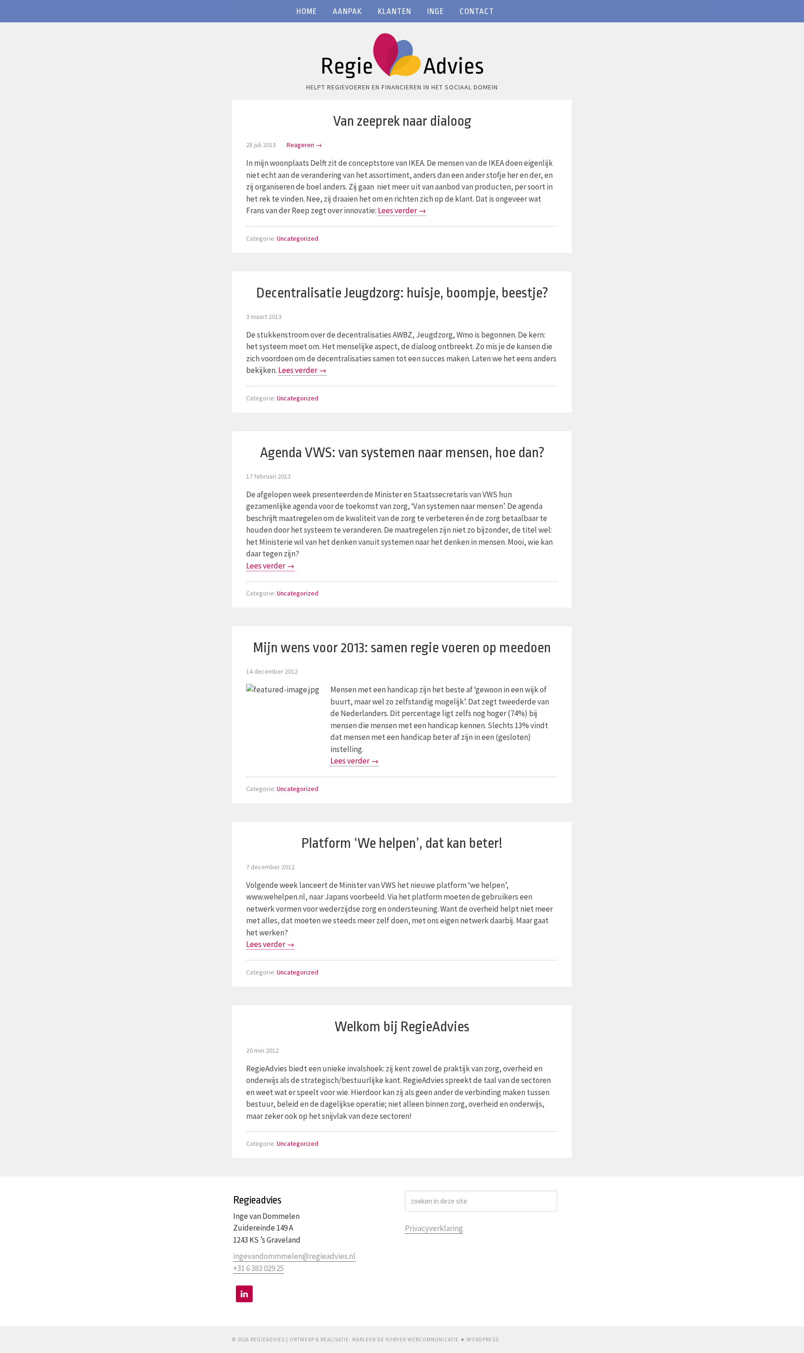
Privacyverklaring (434, 1228)
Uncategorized (297, 238)
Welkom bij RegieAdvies (402, 1027)
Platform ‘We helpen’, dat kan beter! (402, 843)
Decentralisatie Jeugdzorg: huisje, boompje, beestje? (402, 293)
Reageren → (304, 145)
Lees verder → (402, 210)
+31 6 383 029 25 (258, 1268)
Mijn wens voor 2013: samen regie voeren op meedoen (402, 648)
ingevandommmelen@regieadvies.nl (294, 1256)
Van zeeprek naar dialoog (402, 121)
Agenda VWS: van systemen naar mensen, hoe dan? (402, 452)
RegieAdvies (402, 58)
